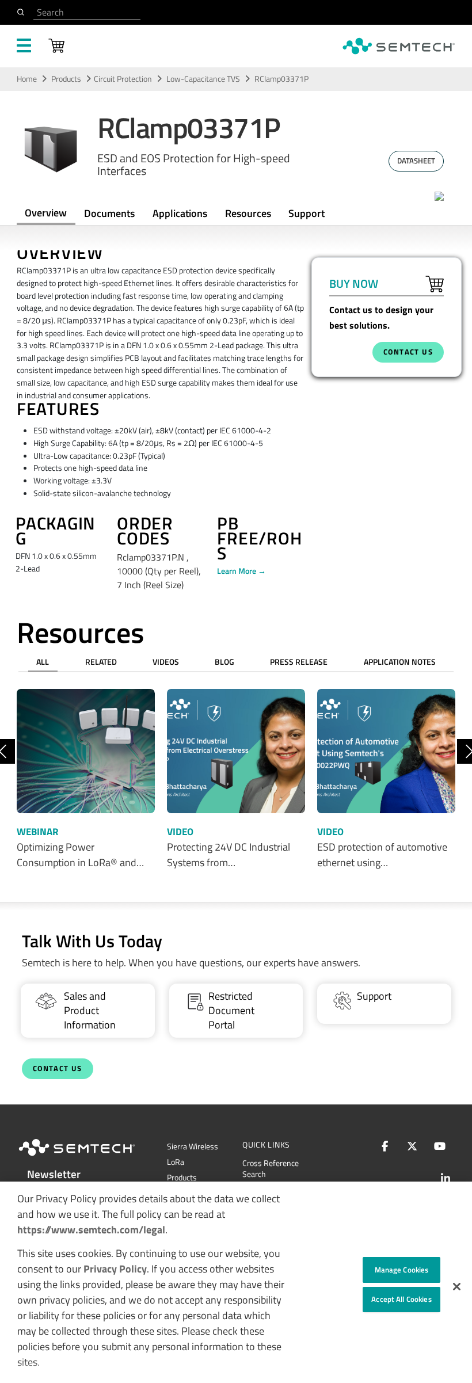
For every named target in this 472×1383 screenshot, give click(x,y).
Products (66, 79)
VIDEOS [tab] (166, 662)
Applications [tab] (180, 213)
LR (175, 1162)
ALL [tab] (42, 662)
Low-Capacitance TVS (204, 79)
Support (306, 213)
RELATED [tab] (101, 662)
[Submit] (22, 12)
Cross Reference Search (270, 1168)
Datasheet (416, 160)
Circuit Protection (123, 79)
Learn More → (241, 571)
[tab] (248, 213)
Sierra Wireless (192, 1146)
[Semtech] (89, 1158)
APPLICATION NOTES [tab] (400, 662)
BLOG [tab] (224, 662)
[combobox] (86, 12)
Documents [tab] (109, 213)
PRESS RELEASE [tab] (299, 662)
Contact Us (57, 1068)
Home (27, 79)
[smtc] (398, 46)
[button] (456, 1286)
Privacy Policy (115, 1269)
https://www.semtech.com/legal (91, 1229)
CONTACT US (408, 351)
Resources (248, 213)
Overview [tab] (46, 212)
